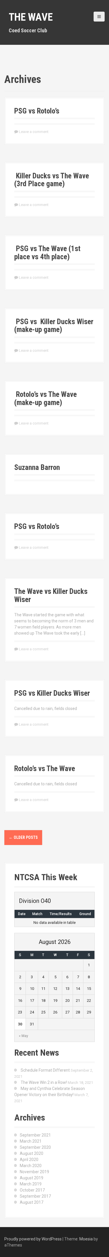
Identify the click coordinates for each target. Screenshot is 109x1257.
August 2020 (31, 1153)
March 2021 (31, 1141)
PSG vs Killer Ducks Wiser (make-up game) (53, 325)
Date (22, 914)
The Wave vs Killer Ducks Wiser (50, 595)
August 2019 (31, 1178)
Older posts (23, 837)
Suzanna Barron (37, 467)
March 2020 (31, 1165)
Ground (85, 914)
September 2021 (35, 1135)
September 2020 (35, 1147)
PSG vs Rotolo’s (36, 111)
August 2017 (31, 1202)
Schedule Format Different (45, 1070)
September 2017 (35, 1196)
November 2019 (34, 1171)
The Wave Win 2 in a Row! (44, 1082)
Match (37, 914)
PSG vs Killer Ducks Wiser (52, 693)
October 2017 (32, 1190)
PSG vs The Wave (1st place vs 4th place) (47, 252)
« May (23, 1036)
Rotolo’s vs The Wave (44, 768)
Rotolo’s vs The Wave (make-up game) (45, 398)
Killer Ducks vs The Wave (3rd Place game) (51, 180)
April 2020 (29, 1159)
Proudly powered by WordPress (33, 1239)
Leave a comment (34, 131)
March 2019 (31, 1184)
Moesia (86, 1239)
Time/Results (61, 914)
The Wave (31, 17)
